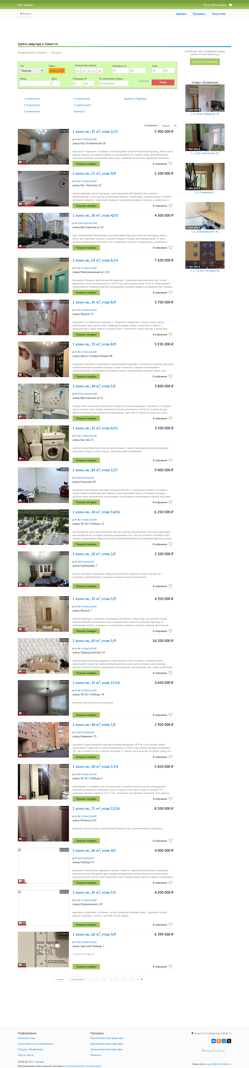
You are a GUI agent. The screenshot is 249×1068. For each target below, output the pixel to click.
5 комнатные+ (83, 105)
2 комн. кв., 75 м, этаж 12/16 (96, 808)
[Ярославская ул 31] (43, 401)
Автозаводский (87, 139)
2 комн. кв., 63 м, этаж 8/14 (95, 260)
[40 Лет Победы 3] (43, 782)
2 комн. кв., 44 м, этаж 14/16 (96, 512)
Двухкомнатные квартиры (106, 1043)
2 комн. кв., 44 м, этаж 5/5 (94, 386)
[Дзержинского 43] (43, 907)
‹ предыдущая (77, 979)
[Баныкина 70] (43, 740)
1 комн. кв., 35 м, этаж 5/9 (94, 598)
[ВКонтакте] (213, 1041)
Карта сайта (25, 1055)
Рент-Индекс (36, 1061)
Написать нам (26, 1038)
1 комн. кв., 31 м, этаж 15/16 (96, 682)
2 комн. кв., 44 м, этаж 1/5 (94, 724)
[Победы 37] (43, 865)
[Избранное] (230, 5)
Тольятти (26, 13)
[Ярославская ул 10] (43, 230)
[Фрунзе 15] (43, 317)
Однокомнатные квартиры (107, 1038)
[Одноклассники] (219, 1041)
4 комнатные (82, 98)
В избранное (160, 163)
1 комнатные (32, 98)
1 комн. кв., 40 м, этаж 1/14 (95, 766)
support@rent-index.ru (218, 1064)
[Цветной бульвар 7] (43, 949)
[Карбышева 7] (43, 569)
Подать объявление (204, 61)
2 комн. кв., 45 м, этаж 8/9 (94, 302)
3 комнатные (32, 111)
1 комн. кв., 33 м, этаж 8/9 (94, 344)
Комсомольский (87, 223)
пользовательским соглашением (83, 1066)
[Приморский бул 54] (43, 656)
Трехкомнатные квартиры (106, 1049)
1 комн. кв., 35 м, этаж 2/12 (95, 131)
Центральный (85, 477)
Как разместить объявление (35, 1043)
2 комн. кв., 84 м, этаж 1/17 (95, 470)
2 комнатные (32, 105)
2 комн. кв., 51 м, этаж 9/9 (94, 173)
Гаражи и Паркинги (135, 98)
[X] (229, 1041)
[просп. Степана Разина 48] (43, 359)
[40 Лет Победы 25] (43, 527)
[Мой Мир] (224, 1041)
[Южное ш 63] (43, 823)
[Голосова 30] (43, 485)
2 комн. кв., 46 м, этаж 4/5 (94, 850)
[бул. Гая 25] (43, 443)
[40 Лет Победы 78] (43, 698)
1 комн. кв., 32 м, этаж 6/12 (95, 428)
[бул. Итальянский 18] (43, 147)
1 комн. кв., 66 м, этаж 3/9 (94, 934)
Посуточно (219, 14)
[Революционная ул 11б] (43, 275)
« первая (59, 979)
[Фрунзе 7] (43, 614)
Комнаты (79, 111)
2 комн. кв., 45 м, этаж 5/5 (94, 892)
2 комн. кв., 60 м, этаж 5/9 (94, 640)
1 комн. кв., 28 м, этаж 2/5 (94, 554)
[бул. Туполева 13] (43, 188)
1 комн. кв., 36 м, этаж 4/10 (95, 215)
